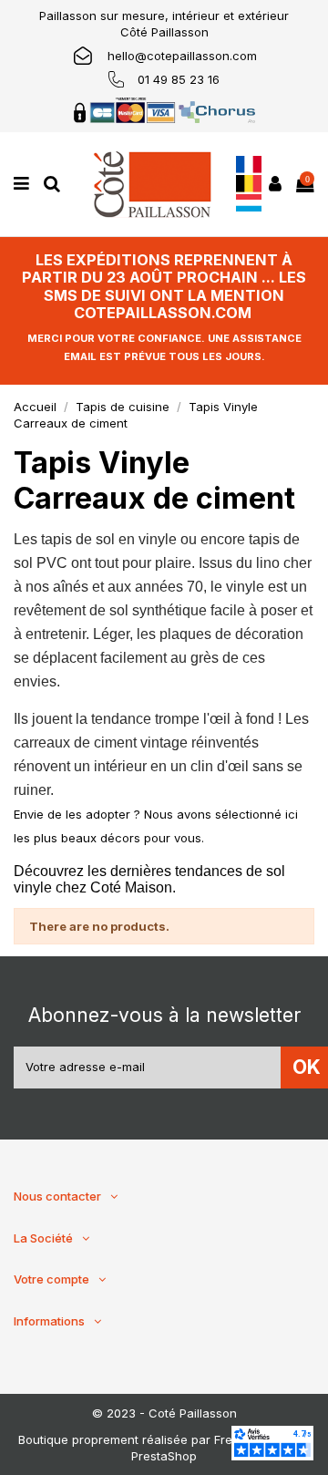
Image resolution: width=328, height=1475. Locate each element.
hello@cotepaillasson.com (182, 55)
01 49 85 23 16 (179, 79)
